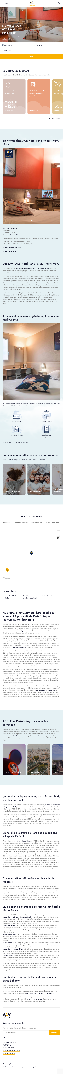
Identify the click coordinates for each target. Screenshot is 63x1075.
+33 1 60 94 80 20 (12, 235)
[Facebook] (4, 1037)
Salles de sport (37, 522)
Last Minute (10, 90)
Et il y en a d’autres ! (54, 118)
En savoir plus (7, 442)
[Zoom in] (58, 529)
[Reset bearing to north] (58, 534)
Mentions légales (7, 1064)
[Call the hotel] (59, 3)
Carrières (5, 1061)
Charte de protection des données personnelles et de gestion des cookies (23, 1067)
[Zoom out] (58, 531)
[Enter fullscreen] (58, 538)
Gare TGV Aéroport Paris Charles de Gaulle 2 (30, 598)
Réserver (31, 56)
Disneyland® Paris (15, 736)
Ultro (18, 1071)
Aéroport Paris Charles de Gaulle (10, 597)
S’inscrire (54, 1033)
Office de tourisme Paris (50, 596)
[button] (30, 220)
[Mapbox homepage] (6, 578)
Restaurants (7, 522)
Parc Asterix (42, 736)
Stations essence (21, 522)
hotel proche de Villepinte (24, 841)
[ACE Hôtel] (31, 3)
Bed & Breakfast (36, 90)
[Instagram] (8, 1037)
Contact (5, 1058)
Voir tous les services (21, 442)
